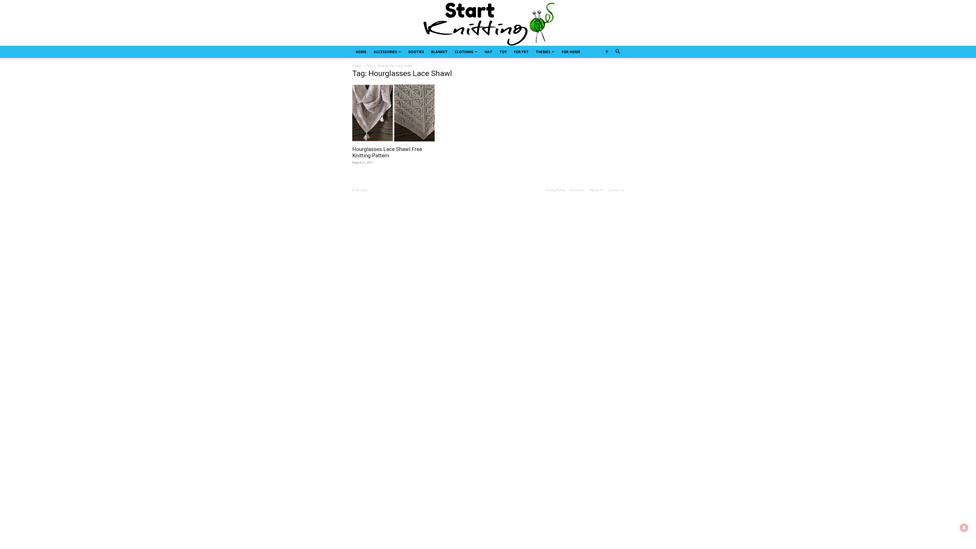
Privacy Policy (555, 190)
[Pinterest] (607, 52)
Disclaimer (577, 190)
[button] (618, 52)
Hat (488, 51)
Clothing (464, 51)
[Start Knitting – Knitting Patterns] (488, 23)
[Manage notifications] (964, 528)
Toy (503, 51)
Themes (543, 51)
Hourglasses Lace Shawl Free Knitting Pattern (387, 152)
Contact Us (616, 190)
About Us (596, 190)
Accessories (385, 51)
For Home (571, 51)
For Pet (521, 51)
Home (361, 51)
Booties (416, 51)
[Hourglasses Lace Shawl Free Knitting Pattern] (393, 113)
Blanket (439, 51)
